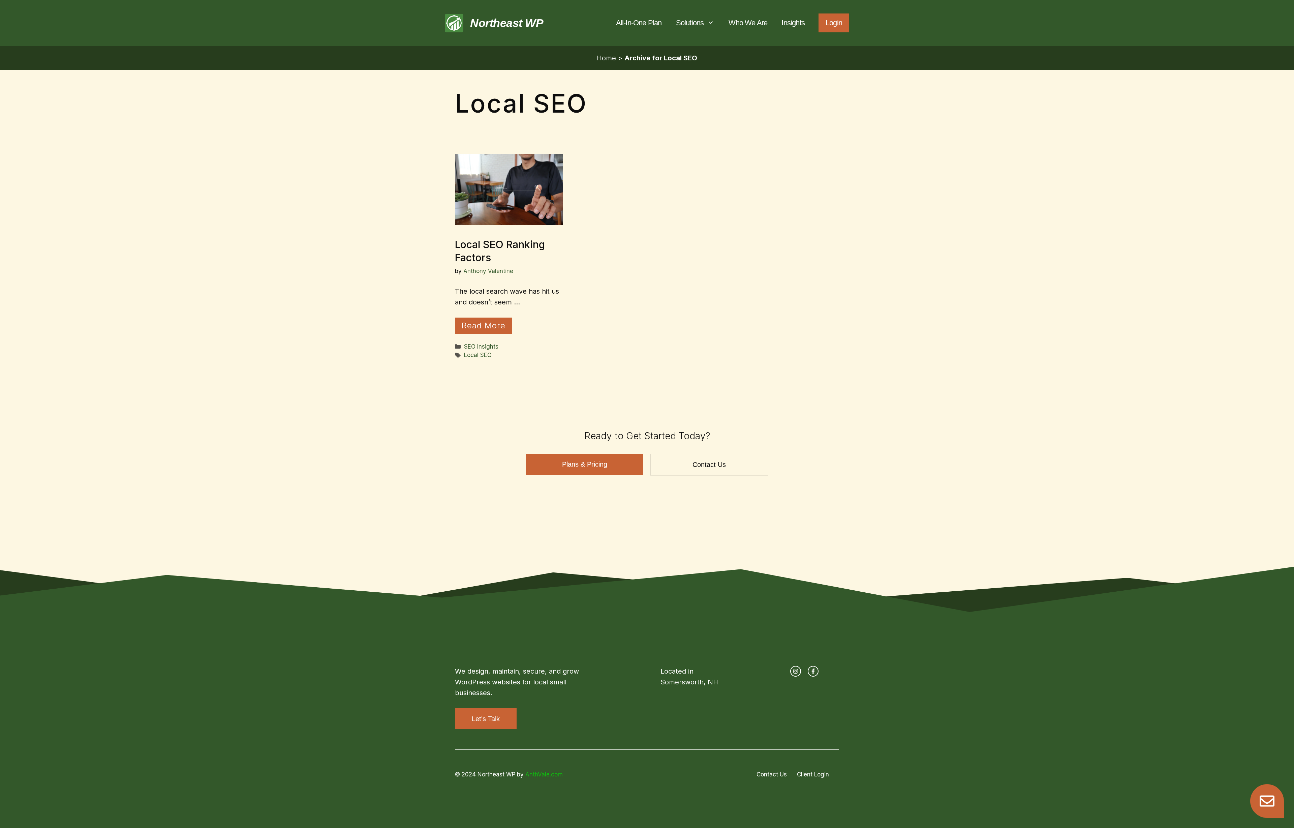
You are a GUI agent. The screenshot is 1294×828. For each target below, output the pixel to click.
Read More (483, 325)
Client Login (813, 774)
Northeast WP (506, 23)
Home (606, 58)
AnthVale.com (544, 774)
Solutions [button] (690, 23)
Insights (793, 23)
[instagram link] (795, 671)
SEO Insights (481, 346)
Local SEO (478, 355)
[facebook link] (813, 671)
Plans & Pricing (584, 464)
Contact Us (709, 464)
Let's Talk (486, 718)
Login (834, 23)
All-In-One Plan (639, 23)
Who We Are (748, 23)
